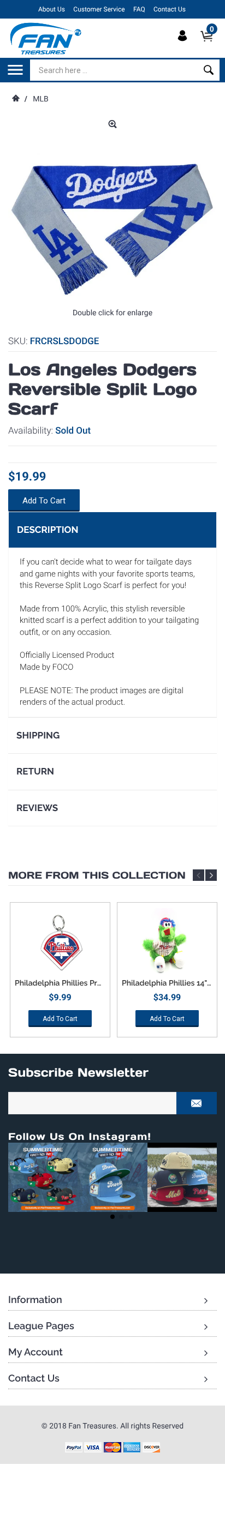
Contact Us (169, 9)
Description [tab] (47, 529)
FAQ (139, 9)
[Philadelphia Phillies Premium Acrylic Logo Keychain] (60, 943)
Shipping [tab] (38, 735)
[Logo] (46, 38)
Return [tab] (35, 771)
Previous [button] (198, 875)
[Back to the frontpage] (15, 99)
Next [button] (211, 875)
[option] (60, 974)
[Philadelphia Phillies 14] (167, 943)
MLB (41, 99)
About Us (51, 9)
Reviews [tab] (37, 807)
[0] (210, 45)
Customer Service (99, 9)
